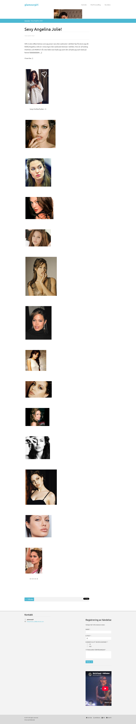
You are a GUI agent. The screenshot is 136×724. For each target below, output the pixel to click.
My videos (107, 5)
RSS (104, 717)
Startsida (84, 5)
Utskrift (109, 717)
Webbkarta (97, 717)
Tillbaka (30, 599)
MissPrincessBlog (95, 5)
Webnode (32, 720)
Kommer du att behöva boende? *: (97, 642)
